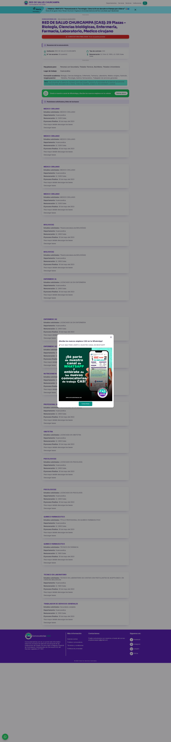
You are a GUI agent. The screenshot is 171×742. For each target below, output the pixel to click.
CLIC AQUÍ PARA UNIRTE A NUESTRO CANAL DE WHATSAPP (83, 345)
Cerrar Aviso (85, 404)
